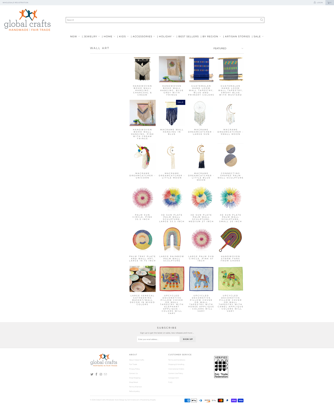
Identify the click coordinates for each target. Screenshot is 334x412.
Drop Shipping (134, 378)
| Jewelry (90, 36)
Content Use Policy (175, 373)
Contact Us (133, 373)
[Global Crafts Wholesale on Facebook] (97, 374)
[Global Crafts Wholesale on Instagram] (101, 374)
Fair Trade (133, 364)
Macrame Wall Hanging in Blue (172, 113)
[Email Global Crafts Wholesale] (106, 374)
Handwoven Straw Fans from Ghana (230, 240)
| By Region (210, 36)
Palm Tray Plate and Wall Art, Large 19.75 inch (142, 240)
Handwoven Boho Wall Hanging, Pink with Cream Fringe (142, 113)
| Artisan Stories (236, 36)
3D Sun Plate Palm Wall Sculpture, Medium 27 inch (201, 198)
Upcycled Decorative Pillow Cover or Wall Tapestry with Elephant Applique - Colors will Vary (172, 279)
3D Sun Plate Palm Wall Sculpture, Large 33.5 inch (172, 198)
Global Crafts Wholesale (105, 400)
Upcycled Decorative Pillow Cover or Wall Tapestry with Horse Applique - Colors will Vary (201, 279)
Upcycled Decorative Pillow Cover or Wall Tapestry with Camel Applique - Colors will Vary (230, 279)
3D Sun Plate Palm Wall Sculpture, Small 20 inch (230, 198)
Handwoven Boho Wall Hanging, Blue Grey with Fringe (172, 69)
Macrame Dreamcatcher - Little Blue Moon (201, 156)
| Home (107, 36)
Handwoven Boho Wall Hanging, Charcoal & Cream (142, 69)
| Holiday (165, 36)
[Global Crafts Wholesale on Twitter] (92, 374)
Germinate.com (133, 400)
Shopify (153, 400)
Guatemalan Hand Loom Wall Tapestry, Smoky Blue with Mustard (230, 69)
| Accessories (142, 36)
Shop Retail (133, 382)
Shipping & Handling (176, 364)
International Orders (176, 369)
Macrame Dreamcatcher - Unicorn (142, 156)
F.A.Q (170, 382)
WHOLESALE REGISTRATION (15, 3)
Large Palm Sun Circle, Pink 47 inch (201, 240)
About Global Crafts (136, 360)
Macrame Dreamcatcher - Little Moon (172, 156)
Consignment (173, 378)
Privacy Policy (134, 369)
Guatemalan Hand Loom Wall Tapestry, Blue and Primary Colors (201, 69)
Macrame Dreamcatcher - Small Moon (230, 113)
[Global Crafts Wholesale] (168, 6)
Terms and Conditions (176, 360)
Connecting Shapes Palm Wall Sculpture (230, 156)
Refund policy (134, 391)
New (74, 36)
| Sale (257, 36)
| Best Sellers (188, 36)
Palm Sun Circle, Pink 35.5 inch (142, 198)
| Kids (122, 36)
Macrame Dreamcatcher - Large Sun (201, 113)
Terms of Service (135, 387)
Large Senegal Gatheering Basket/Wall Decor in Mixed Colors (142, 279)
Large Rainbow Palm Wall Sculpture (172, 240)
